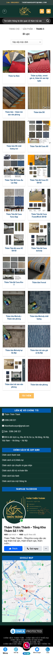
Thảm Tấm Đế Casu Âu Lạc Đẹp (14, 181)
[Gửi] (47, 20)
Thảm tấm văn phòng (39, 385)
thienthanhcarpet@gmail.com (17, 426)
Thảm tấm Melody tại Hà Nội (14, 351)
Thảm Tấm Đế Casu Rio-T (14, 283)
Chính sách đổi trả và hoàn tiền (15, 470)
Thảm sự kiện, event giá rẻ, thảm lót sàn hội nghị (39, 78)
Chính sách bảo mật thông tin (14, 481)
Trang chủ (14, 29)
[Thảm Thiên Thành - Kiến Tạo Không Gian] (25, 11)
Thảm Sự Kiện (14, 76)
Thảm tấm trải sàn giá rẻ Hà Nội (39, 351)
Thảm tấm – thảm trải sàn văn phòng (14, 113)
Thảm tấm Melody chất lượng (39, 317)
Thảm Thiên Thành (12, 414)
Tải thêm (26, 395)
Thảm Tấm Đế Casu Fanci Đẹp (14, 215)
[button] (4, 11)
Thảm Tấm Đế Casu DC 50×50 (39, 181)
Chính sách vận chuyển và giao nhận (17, 465)
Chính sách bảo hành (10, 476)
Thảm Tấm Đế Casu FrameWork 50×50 (39, 215)
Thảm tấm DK (39, 112)
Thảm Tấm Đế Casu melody (39, 249)
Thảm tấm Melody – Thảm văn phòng (14, 317)
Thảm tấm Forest (39, 282)
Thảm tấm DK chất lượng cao (14, 147)
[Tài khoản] (42, 11)
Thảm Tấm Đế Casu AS (39, 146)
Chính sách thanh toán (11, 455)
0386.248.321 (10, 420)
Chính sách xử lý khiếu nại (13, 460)
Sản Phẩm (28, 29)
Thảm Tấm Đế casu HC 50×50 (14, 249)
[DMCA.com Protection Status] (26, 631)
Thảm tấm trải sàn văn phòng (14, 385)
